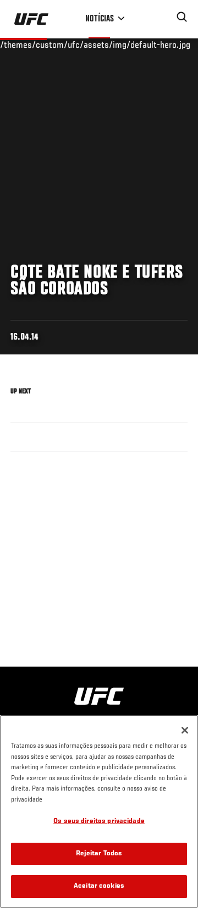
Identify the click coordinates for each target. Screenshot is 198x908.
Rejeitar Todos (99, 854)
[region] (99, 811)
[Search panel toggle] (182, 17)
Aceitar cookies (99, 886)
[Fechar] (185, 730)
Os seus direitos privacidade (99, 821)
